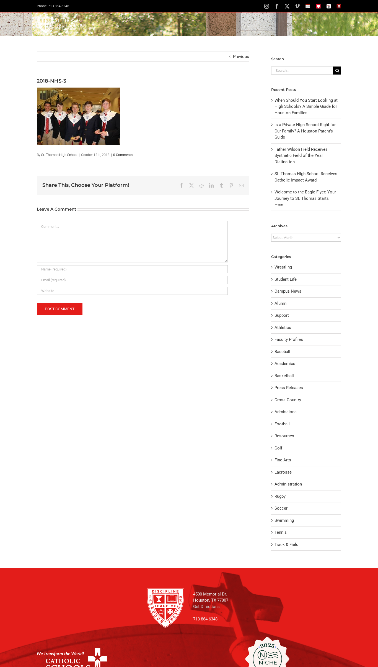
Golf (278, 448)
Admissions (286, 411)
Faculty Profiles (289, 339)
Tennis (281, 532)
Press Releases (289, 387)
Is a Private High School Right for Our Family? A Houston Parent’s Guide (305, 131)
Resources (284, 435)
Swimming (284, 520)
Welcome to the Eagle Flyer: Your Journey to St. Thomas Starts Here (305, 198)
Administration (288, 484)
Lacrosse (283, 472)
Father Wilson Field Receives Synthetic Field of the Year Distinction (301, 155)
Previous (241, 56)
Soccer (281, 508)
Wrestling (283, 267)
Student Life (286, 279)
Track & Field (286, 544)
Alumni (281, 303)
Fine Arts (283, 460)
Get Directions (206, 606)
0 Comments (123, 155)
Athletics (283, 327)
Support (282, 315)
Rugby (280, 496)
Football (282, 423)
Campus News (288, 291)
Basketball (284, 375)
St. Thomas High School (59, 155)
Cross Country (288, 399)
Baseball (282, 351)
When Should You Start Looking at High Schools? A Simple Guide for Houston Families (306, 106)
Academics (285, 363)
